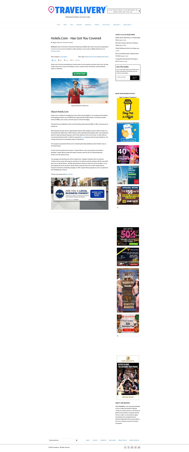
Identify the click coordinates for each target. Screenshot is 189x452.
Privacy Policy (122, 440)
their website (69, 174)
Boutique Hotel (89, 57)
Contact (95, 440)
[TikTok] (139, 447)
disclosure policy (55, 51)
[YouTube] (135, 447)
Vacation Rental (104, 57)
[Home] (51, 42)
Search (77, 440)
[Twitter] (128, 447)
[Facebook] (125, 447)
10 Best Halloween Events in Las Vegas (125, 48)
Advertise (103, 440)
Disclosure (112, 440)
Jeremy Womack (134, 440)
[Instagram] (132, 447)
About (88, 440)
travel (83, 137)
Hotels (95, 57)
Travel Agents (63, 57)
